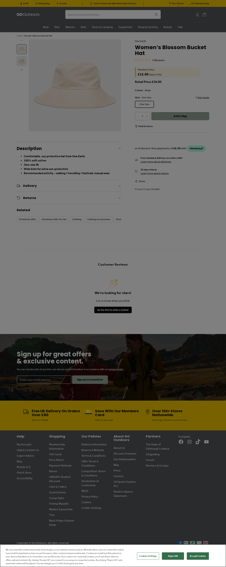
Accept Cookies (198, 556)
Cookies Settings (148, 556)
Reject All (173, 556)
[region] (113, 555)
